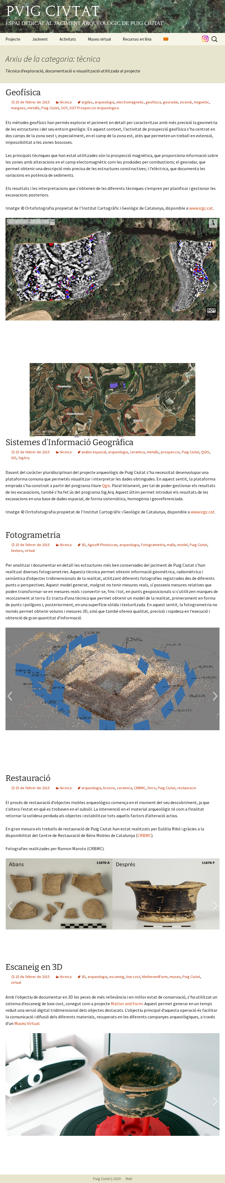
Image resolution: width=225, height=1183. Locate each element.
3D (83, 544)
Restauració (27, 778)
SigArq (23, 457)
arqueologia (104, 102)
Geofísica (23, 92)
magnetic (201, 102)
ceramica (137, 451)
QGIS (205, 451)
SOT (64, 107)
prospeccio (170, 451)
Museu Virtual (27, 1023)
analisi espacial (93, 451)
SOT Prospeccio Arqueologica (94, 107)
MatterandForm (155, 976)
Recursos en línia (137, 39)
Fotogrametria (32, 535)
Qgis (106, 485)
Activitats (68, 39)
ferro (151, 787)
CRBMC (139, 787)
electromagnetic (130, 102)
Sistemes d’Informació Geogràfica (69, 442)
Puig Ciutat (50, 107)
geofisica (153, 102)
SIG (13, 457)
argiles (87, 102)
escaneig (116, 976)
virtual (30, 550)
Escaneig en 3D (34, 967)
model (182, 544)
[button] (9, 286)
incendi (186, 102)
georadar (170, 102)
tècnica (66, 102)
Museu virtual (99, 39)
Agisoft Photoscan (102, 544)
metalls (33, 107)
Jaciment (40, 39)
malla (171, 544)
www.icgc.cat (201, 208)
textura (17, 550)
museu (175, 976)
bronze (109, 787)
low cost (133, 976)
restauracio (186, 787)
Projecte (12, 39)
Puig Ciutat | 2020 (107, 1178)
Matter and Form (127, 1003)
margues (18, 107)
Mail (127, 1178)
